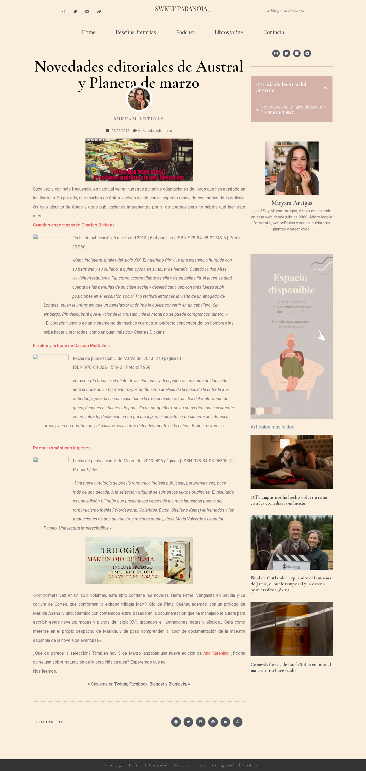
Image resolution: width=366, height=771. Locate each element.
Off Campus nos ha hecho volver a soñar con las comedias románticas (290, 500)
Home (88, 32)
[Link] (99, 12)
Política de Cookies (190, 765)
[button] (176, 722)
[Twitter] (75, 12)
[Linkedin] (297, 53)
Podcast (185, 32)
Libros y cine (229, 32)
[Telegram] (87, 12)
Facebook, (138, 684)
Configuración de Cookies (234, 765)
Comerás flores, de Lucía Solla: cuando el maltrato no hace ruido (291, 667)
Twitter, (121, 684)
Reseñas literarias (136, 32)
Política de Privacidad (148, 765)
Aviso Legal (113, 765)
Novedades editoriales (155, 131)
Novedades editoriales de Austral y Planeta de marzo (293, 110)
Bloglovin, (178, 684)
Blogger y (158, 684)
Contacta (273, 32)
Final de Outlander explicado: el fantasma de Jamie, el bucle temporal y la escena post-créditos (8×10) (291, 583)
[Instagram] (63, 12)
